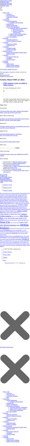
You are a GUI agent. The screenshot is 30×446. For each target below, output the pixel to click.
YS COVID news (24, 242)
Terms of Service (7, 252)
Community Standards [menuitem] (12, 396)
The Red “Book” (10, 59)
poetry (13, 240)
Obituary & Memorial (11, 25)
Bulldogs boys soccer (4, 212)
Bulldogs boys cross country (11, 204)
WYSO (25, 196)
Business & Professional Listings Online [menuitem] (16, 427)
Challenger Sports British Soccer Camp (9, 231)
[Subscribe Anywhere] (6, 0)
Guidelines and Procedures (16, 22)
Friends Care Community (10, 194)
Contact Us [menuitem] (9, 393)
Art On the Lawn (13, 218)
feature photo (3, 245)
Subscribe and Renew (11, 39)
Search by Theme (7, 190)
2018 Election (8, 233)
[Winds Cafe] (3, 175)
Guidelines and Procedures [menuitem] (16, 401)
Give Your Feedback (11, 37)
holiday (18, 225)
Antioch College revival (9, 236)
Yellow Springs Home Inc (15, 212)
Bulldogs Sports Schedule (12, 66)
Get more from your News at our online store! (14, 127)
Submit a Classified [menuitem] (11, 424)
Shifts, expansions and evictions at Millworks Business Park (16, 166)
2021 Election (5, 225)
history (11, 242)
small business (19, 245)
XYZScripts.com (22, 262)
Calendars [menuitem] (5, 437)
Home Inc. (13, 203)
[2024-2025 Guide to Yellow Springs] (7, 182)
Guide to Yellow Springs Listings (18, 34)
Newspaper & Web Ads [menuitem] (12, 431)
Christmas (5, 218)
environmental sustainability (15, 239)
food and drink (3, 239)
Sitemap (5, 257)
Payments (5, 61)
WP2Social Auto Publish (9, 262)
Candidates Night (22, 228)
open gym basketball (17, 230)
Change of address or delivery (13, 41)
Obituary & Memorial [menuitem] (11, 404)
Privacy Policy (7, 254)
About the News (10, 15)
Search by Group (7, 184)
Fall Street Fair (13, 216)
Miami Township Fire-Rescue (16, 196)
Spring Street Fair (23, 231)
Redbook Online (10, 54)
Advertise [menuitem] (5, 430)
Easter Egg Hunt (6, 220)
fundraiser (7, 230)
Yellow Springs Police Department (8, 209)
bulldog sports (26, 245)
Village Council (22, 211)
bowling (27, 236)
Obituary (1, 240)
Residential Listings (18, 29)
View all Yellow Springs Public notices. (10, 141)
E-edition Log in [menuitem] (10, 420)
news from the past (15, 243)
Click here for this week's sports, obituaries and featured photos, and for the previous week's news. (14, 112)
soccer (16, 240)
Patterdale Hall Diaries (24, 237)
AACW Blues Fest (24, 230)
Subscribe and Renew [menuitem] (11, 414)
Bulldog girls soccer (19, 203)
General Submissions (11, 21)
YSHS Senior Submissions (16, 35)
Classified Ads (10, 24)
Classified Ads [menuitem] (10, 403)
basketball (17, 236)
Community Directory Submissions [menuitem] (18, 407)
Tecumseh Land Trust (17, 197)
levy (1, 243)
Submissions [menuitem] (6, 399)
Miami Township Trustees (5, 193)
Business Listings (7, 51)
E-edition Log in (10, 45)
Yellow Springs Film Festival (22, 220)
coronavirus (16, 242)
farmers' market (17, 216)
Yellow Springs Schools (6, 197)
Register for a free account (6, 76)
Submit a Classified (11, 49)
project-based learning (11, 245)
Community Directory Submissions (18, 28)
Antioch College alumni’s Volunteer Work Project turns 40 (14, 164)
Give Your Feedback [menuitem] (11, 411)
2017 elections (21, 233)
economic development (6, 243)
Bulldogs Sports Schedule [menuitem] (12, 441)
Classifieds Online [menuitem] (11, 423)
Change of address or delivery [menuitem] (13, 416)
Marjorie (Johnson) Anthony (20, 162)
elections (13, 225)
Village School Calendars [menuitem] (12, 440)
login (6, 72)
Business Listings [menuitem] (7, 426)
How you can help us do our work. (9, 135)
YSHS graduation (4, 214)
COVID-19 (25, 239)
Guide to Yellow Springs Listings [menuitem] (18, 409)
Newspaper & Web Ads (12, 56)
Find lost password (4, 75)
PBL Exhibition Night (13, 220)
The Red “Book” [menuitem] (10, 434)
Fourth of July (23, 222)
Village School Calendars (12, 65)
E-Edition (5, 42)
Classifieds (6, 46)
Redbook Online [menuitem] (10, 428)
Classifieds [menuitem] (6, 421)
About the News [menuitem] (10, 394)
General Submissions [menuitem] (11, 400)
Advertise (5, 55)
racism (7, 239)
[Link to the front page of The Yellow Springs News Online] (8, 69)
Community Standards (12, 17)
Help (7, 18)
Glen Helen (22, 201)
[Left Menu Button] (15, 389)
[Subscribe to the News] (4, 2)
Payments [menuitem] (5, 436)
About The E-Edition (11, 44)
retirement (2, 236)
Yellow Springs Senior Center (5, 207)
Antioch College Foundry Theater (19, 207)
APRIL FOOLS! (6, 242)
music (28, 243)
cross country (20, 240)
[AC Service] (3, 174)
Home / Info (6, 12)
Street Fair (5, 222)
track (1, 242)
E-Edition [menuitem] (5, 417)
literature (22, 236)
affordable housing (15, 237)
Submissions (6, 19)
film (24, 236)
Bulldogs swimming (11, 199)
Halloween (11, 230)
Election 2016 (27, 228)
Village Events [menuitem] (10, 438)
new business (26, 240)
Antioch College (23, 205)
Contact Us (9, 14)
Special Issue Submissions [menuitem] (13, 406)
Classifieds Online (11, 48)
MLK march (17, 222)
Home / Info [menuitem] (6, 391)
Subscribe (5, 38)
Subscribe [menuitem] (5, 413)
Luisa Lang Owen (16, 169)
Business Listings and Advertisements (18, 31)
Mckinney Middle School (11, 211)
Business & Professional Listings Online (16, 52)
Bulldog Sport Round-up (11, 200)
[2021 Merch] (7, 178)
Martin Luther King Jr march (14, 228)
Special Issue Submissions (13, 27)
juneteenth (1, 230)
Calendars (5, 62)
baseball (2, 246)
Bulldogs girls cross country (21, 206)
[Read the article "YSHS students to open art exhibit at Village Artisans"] (10, 96)
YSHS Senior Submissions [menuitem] (16, 410)
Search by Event (7, 187)
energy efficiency (23, 243)
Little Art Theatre (19, 199)
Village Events (10, 64)
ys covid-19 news (7, 240)
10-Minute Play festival (15, 214)
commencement (12, 222)
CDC (25, 194)
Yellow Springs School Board (7, 206)
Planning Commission (15, 193)
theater (8, 237)
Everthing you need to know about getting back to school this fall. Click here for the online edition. (14, 119)
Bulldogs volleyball (4, 196)
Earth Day (15, 233)
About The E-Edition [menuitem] (11, 418)
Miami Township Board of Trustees (11, 201)
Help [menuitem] (7, 397)
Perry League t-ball (19, 194)
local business (3, 237)
